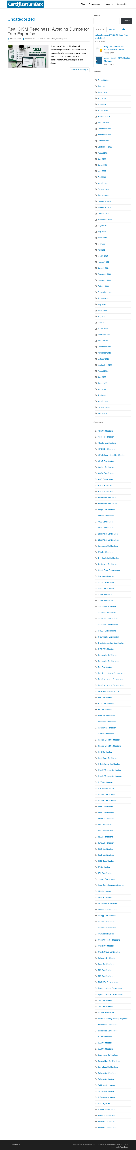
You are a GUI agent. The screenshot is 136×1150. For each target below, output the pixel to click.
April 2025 (102, 177)
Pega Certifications (106, 964)
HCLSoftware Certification (109, 764)
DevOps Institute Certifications (111, 685)
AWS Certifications (106, 527)
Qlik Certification (105, 1000)
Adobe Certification (106, 436)
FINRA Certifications (106, 715)
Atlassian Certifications (107, 503)
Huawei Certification (106, 794)
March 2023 (103, 328)
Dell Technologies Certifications (111, 673)
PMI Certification (105, 970)
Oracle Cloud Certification (109, 951)
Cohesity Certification (107, 612)
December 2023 (104, 274)
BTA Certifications (105, 552)
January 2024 (103, 268)
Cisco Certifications (106, 576)
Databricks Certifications (108, 661)
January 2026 (103, 122)
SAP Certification (105, 1036)
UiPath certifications (106, 1097)
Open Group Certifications (109, 939)
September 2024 (105, 219)
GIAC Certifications (106, 733)
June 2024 (102, 237)
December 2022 (104, 346)
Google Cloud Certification (109, 739)
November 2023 (104, 280)
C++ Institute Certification (108, 558)
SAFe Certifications (106, 1012)
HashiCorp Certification (108, 758)
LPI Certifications (105, 897)
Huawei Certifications (107, 800)
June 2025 (102, 165)
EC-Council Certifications (108, 691)
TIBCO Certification (106, 1091)
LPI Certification (104, 891)
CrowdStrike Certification (108, 636)
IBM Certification (105, 824)
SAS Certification (105, 1042)
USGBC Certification (106, 1109)
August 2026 (103, 80)
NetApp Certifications (107, 915)
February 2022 (104, 407)
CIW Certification (105, 594)
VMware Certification (107, 1121)
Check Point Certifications (109, 570)
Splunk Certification (106, 1079)
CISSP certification (106, 582)
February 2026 (104, 116)
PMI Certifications (105, 976)
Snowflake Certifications (108, 1067)
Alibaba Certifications (107, 443)
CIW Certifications (105, 600)
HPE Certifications (105, 782)
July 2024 (102, 231)
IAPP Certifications (106, 812)
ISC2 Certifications (106, 855)
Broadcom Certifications (108, 546)
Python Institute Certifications (110, 994)
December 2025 (104, 128)
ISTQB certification (106, 861)
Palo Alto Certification (107, 958)
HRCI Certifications (106, 788)
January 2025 (103, 195)
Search (97, 15)
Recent (112, 29)
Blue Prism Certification (108, 533)
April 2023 (102, 322)
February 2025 (104, 189)
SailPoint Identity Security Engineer (113, 1018)
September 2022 (105, 365)
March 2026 (103, 110)
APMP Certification (106, 461)
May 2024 (102, 243)
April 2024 (102, 249)
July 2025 (102, 159)
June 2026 (102, 92)
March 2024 (103, 255)
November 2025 (104, 134)
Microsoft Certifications (107, 903)
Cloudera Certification (107, 606)
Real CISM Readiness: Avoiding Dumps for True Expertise (48, 31)
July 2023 (102, 304)
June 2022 (102, 383)
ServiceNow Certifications (109, 1061)
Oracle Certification (106, 945)
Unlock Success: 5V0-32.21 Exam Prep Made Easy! (111, 36)
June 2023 (102, 310)
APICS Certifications (106, 449)
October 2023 (103, 286)
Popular (100, 29)
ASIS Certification (105, 479)
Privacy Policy (15, 1144)
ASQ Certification (105, 485)
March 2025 (103, 183)
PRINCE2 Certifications (108, 982)
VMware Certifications (107, 1127)
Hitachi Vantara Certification (109, 770)
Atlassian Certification (107, 497)
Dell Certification (105, 667)
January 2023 (103, 340)
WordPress (124, 1147)
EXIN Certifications (106, 703)
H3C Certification (105, 752)
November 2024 (104, 207)
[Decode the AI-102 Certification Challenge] (99, 60)
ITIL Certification (105, 873)
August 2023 (103, 298)
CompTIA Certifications (108, 618)
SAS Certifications (105, 1048)
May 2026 (102, 98)
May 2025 (102, 171)
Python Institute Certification (110, 988)
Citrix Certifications (106, 588)
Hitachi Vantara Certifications (110, 776)
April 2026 (102, 104)
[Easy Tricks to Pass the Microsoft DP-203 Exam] (99, 49)
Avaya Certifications (106, 509)
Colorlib (125, 1144)
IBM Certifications (105, 830)
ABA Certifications (105, 430)
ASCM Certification (106, 473)
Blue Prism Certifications (108, 539)
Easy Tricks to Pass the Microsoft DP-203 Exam (114, 48)
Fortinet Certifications (107, 721)
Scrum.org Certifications (108, 1055)
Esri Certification (105, 697)
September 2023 (105, 292)
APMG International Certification (111, 455)
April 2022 (102, 395)
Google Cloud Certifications (109, 745)
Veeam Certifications (106, 1115)
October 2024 (103, 213)
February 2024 (104, 262)
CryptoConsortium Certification (111, 643)
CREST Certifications (107, 630)
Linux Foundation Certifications (111, 885)
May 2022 (102, 389)
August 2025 (103, 152)
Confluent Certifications (108, 624)
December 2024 (104, 201)
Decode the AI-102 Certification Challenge (117, 59)
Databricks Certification (108, 655)
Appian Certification (106, 467)
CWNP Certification (106, 649)
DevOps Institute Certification (110, 679)
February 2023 (104, 334)
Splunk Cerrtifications (107, 1073)
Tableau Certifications (107, 1085)
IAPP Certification (105, 806)
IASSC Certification (106, 818)
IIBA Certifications (105, 836)
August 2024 (103, 225)
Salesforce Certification (108, 1024)
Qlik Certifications (105, 1006)
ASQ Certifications (105, 491)
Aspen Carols (30, 38)
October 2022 (103, 358)
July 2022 (102, 377)
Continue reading (78, 70)
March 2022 (103, 401)
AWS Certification (105, 521)
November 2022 (104, 352)
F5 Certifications (105, 709)
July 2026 (102, 86)
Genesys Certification (107, 727)
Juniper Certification (106, 879)
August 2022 (103, 371)
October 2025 (103, 140)
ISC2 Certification (105, 849)
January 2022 (103, 413)
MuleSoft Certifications (107, 909)
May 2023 (102, 316)
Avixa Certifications (106, 515)
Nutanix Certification (106, 921)
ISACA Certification (47, 38)
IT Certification (104, 867)
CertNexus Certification (108, 564)
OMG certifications (106, 933)
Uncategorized (61, 38)
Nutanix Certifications (107, 927)
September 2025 (105, 146)
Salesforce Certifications (108, 1030)
